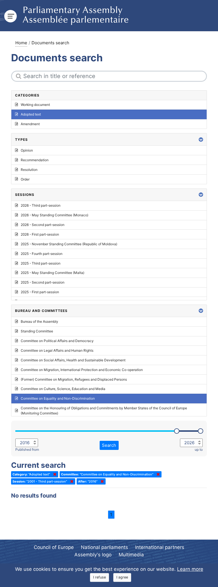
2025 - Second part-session (42, 282)
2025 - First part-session (40, 292)
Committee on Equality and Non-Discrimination (58, 398)
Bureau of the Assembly (39, 321)
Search (109, 445)
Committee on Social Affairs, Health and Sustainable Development (73, 360)
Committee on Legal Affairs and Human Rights (57, 350)
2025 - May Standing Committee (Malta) (52, 273)
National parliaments (104, 547)
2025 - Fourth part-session (41, 253)
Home (21, 42)
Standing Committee (37, 331)
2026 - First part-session (40, 234)
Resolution (29, 169)
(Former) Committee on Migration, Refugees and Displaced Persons (74, 379)
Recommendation (35, 160)
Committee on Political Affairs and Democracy (57, 341)
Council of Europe (54, 547)
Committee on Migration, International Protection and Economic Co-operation (82, 370)
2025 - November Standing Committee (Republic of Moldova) (69, 244)
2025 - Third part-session (40, 263)
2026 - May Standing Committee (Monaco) (54, 215)
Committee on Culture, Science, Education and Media (63, 389)
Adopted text (31, 114)
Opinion (27, 150)
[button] (201, 139)
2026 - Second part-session (42, 225)
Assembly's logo (93, 554)
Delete (53, 474)
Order (25, 179)
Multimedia (131, 554)
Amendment (30, 124)
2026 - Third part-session (40, 205)
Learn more (190, 569)
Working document (35, 104)
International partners (159, 547)
